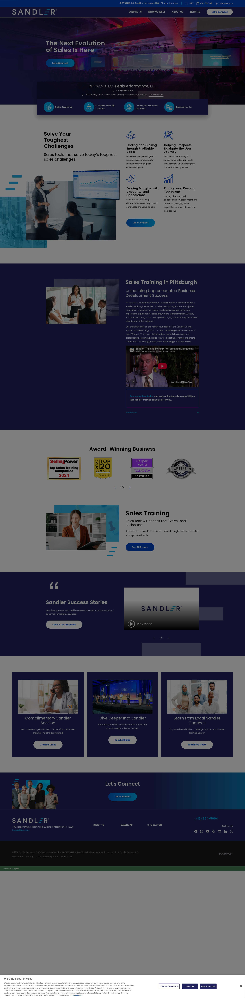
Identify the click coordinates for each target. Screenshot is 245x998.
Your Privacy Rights (169, 986)
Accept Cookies (208, 986)
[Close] (241, 986)
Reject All (190, 986)
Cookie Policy (76, 995)
